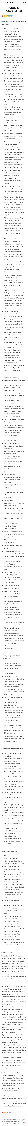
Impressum (18, 1121)
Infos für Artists (19, 1119)
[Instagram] (23, 3)
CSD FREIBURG (8, 3)
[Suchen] (17, 3)
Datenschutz (10, 1121)
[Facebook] (26, 3)
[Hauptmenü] (20, 3)
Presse (4, 1121)
